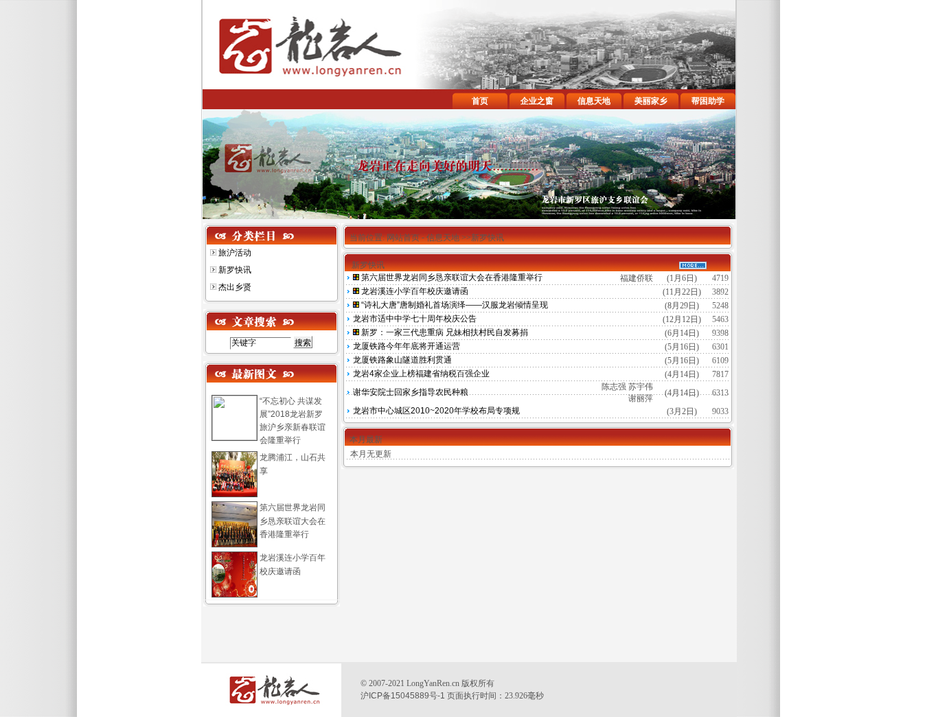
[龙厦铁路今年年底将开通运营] (352, 346)
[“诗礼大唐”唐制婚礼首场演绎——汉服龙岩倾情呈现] (352, 305)
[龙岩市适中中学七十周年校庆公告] (352, 318)
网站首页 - (406, 237)
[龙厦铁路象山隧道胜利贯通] (352, 360)
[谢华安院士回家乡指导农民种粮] (352, 392)
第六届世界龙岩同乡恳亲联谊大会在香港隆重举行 (292, 520)
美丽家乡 (650, 101)
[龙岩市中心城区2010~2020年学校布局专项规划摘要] (352, 411)
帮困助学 (707, 101)
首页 (480, 101)
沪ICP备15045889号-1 (403, 696)
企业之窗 (537, 101)
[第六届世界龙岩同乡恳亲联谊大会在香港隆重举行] (352, 277)
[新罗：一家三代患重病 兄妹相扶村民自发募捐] (352, 332)
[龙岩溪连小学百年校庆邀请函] (352, 291)
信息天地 (593, 101)
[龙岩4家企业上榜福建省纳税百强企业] (352, 373)
